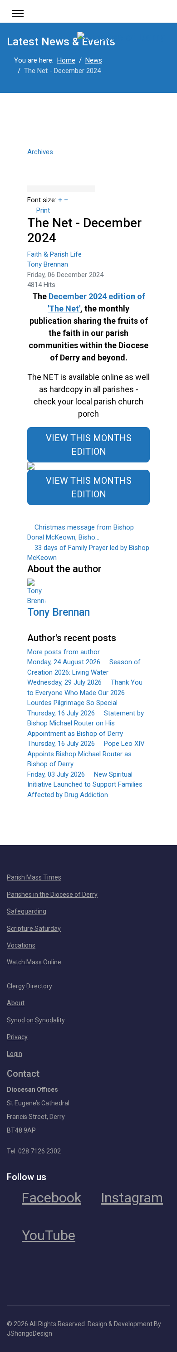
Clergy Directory (29, 986)
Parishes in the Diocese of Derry (52, 894)
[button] (88, 160)
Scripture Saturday (34, 928)
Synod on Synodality (36, 1020)
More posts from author (63, 652)
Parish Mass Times (34, 877)
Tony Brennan (47, 264)
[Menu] (18, 13)
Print (43, 210)
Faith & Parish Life (54, 254)
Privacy (17, 1037)
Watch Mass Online (34, 962)
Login (14, 1053)
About (16, 1003)
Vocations (21, 945)
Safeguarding (26, 911)
